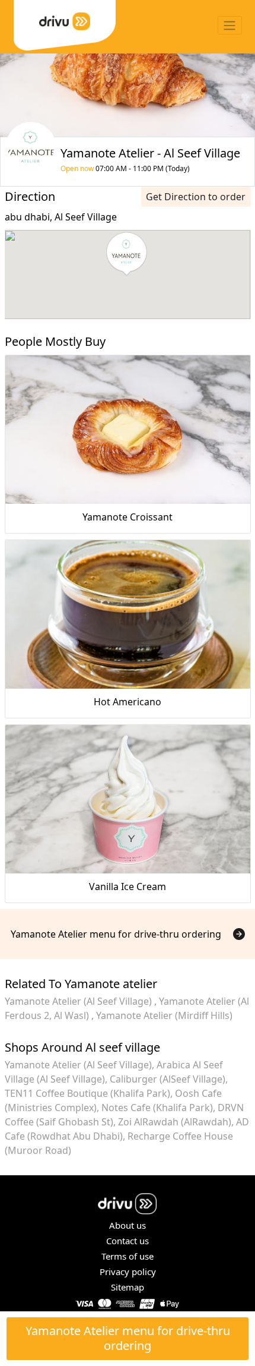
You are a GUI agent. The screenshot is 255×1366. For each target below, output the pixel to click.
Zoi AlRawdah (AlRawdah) (174, 1121)
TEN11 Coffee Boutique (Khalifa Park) (87, 1093)
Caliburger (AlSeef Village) (167, 1079)
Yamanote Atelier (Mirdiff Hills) (164, 1015)
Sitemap (127, 1287)
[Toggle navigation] (230, 25)
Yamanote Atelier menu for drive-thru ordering (128, 1338)
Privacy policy (128, 1271)
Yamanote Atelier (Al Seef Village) (79, 1001)
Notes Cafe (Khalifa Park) (157, 1107)
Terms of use (127, 1256)
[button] (126, 254)
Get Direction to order (196, 196)
